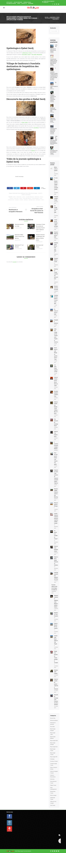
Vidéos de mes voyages (32, 193)
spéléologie (26, 199)
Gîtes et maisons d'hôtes (53, 768)
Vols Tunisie (52, 805)
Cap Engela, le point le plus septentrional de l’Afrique (57, 576)
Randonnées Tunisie (54, 17)
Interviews (52, 779)
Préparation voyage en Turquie (56, 198)
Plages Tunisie (53, 785)
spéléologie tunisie (32, 199)
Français (41, 196)
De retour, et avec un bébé (56, 312)
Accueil (47, 17)
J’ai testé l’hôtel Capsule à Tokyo (55, 368)
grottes (21, 198)
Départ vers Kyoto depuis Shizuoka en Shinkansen (56, 561)
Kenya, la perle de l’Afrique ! (56, 505)
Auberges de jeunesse (52, 723)
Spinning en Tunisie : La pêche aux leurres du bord (56, 274)
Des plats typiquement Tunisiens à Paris (56, 394)
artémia (14, 196)
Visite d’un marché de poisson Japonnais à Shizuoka (56, 684)
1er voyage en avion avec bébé (56, 209)
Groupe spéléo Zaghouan (27, 198)
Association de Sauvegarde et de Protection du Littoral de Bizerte (56, 699)
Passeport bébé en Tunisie (56, 260)
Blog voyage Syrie (53, 746)
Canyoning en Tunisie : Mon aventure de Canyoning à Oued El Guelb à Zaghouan (40, 227)
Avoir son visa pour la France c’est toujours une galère (55, 458)
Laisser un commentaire (26, 194)
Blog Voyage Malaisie (52, 737)
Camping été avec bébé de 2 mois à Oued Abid (56, 299)
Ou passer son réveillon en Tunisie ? (56, 534)
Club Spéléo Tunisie (26, 54)
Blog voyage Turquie (52, 753)
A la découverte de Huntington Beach (56, 422)
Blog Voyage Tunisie (52, 749)
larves (41, 198)
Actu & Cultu (52, 718)
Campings (52, 759)
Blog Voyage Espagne (52, 729)
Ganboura (11, 198)
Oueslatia (21, 199)
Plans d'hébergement (53, 788)
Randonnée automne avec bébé (19, 225)
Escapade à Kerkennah (56, 321)
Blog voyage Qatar (54, 740)
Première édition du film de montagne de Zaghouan (54, 587)
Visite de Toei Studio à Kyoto (56, 434)
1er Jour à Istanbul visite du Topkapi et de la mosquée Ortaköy (56, 183)
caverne (23, 196)
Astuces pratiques (54, 720)
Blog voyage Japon (52, 733)
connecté (14, 261)
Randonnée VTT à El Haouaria (19, 246)
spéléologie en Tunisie (27, 52)
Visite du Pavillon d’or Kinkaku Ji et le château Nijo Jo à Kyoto (56, 407)
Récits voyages (53, 795)
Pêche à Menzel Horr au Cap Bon (56, 626)
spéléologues (38, 199)
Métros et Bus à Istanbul (55, 169)
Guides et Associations (52, 776)
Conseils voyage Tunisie (53, 764)
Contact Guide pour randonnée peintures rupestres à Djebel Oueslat (56, 518)
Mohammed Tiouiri (11, 199)
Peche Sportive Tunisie (53, 782)
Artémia (33, 150)
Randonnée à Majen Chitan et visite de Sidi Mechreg (19, 236)
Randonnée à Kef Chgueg (39, 246)
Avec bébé (52, 726)
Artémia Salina (19, 196)
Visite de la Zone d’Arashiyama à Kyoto (57, 549)
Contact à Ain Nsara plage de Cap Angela (56, 639)
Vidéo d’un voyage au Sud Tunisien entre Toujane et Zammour (56, 336)
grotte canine (16, 198)
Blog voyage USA (53, 756)
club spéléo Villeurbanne (37, 54)
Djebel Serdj (37, 196)
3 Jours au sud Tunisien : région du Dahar (56, 223)
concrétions (36, 127)
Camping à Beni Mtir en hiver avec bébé (56, 246)
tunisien (42, 199)
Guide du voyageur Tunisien (54, 772)
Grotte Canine (25, 122)
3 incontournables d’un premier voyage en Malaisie (57, 445)
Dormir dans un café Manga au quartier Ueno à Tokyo (55, 353)
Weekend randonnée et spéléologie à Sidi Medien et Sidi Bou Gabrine (40, 237)
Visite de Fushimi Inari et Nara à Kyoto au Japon (56, 381)
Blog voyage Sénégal (52, 743)
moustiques (17, 199)
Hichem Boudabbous (35, 198)
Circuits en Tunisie (54, 761)
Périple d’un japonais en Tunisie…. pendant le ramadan (56, 657)
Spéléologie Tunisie (24, 193)
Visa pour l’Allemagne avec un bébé (56, 234)
